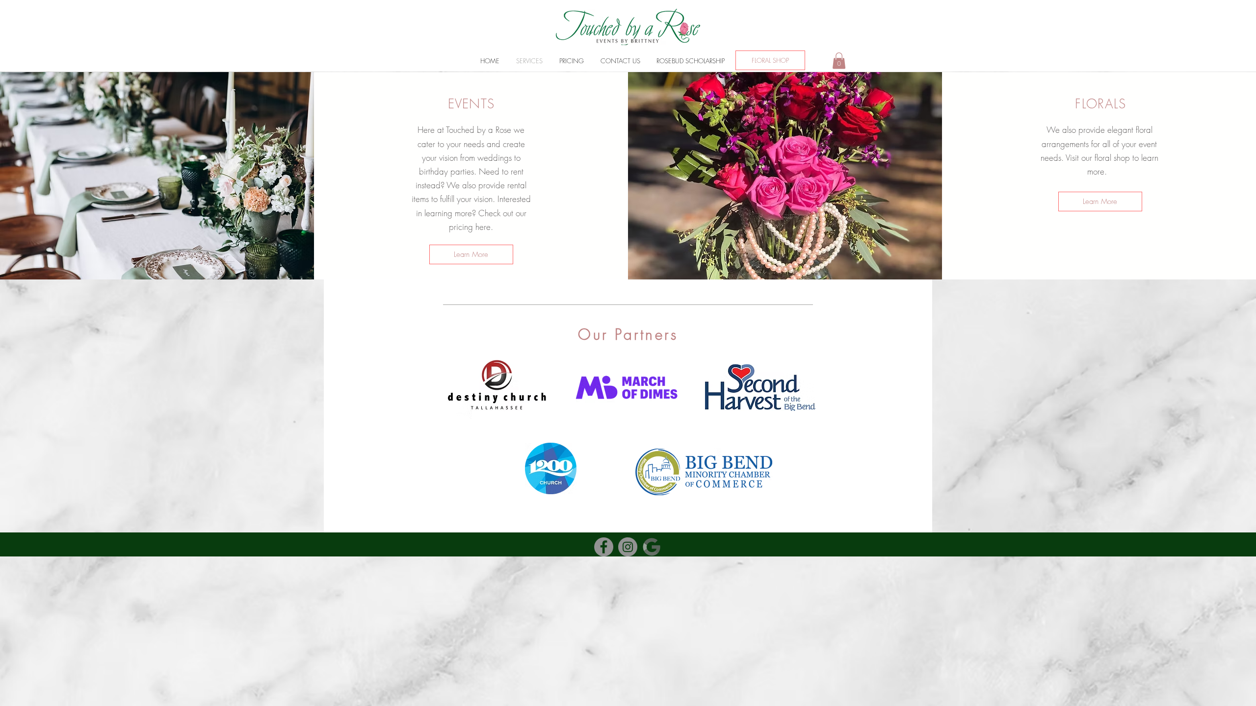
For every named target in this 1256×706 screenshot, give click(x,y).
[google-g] (651, 546)
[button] (839, 60)
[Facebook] (603, 546)
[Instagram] (627, 546)
